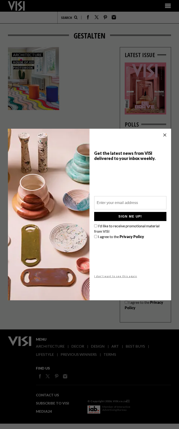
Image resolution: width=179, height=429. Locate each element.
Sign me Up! (130, 216)
